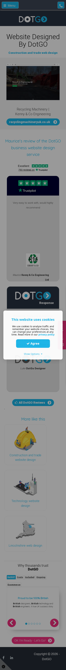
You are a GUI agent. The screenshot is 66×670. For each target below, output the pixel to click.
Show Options (32, 353)
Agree (34, 343)
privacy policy (46, 334)
